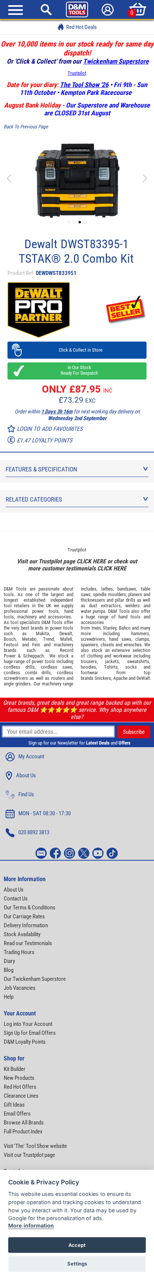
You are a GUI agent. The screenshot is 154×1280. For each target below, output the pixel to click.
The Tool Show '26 (84, 85)
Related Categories (34, 499)
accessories (59, 617)
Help (8, 996)
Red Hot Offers (20, 1087)
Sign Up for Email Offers (30, 1033)
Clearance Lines (21, 1095)
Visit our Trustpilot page (29, 1155)
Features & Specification (41, 469)
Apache (120, 678)
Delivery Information (26, 925)
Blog (8, 970)
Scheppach (33, 656)
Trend (48, 639)
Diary (9, 961)
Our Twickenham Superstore (35, 979)
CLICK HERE (91, 561)
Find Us (26, 794)
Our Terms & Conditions (29, 907)
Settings (77, 1264)
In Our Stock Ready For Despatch (77, 370)
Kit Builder (14, 1069)
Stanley (109, 628)
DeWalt (143, 678)
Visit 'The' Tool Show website (35, 1146)
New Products (19, 1078)
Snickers (103, 678)
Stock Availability (22, 934)
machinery (27, 617)
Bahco (125, 628)
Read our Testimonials (28, 943)
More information (31, 1225)
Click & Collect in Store (77, 350)
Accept (77, 1245)
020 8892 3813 (33, 832)
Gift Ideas (14, 1104)
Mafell (66, 639)
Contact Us (16, 898)
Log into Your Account (28, 1024)
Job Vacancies (20, 988)
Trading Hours (19, 952)
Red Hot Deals (81, 27)
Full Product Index (23, 1131)
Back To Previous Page (26, 126)
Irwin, (97, 628)
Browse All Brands (24, 1122)
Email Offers (17, 1113)
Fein (36, 644)
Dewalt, (66, 633)
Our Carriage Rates (24, 916)
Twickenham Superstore (116, 61)
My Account (31, 756)
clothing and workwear (109, 656)
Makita (42, 633)
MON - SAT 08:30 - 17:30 (44, 813)
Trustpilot (77, 73)
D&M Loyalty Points (25, 1042)
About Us (26, 775)
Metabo (29, 639)
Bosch (10, 639)
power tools (45, 611)
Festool (11, 644)
